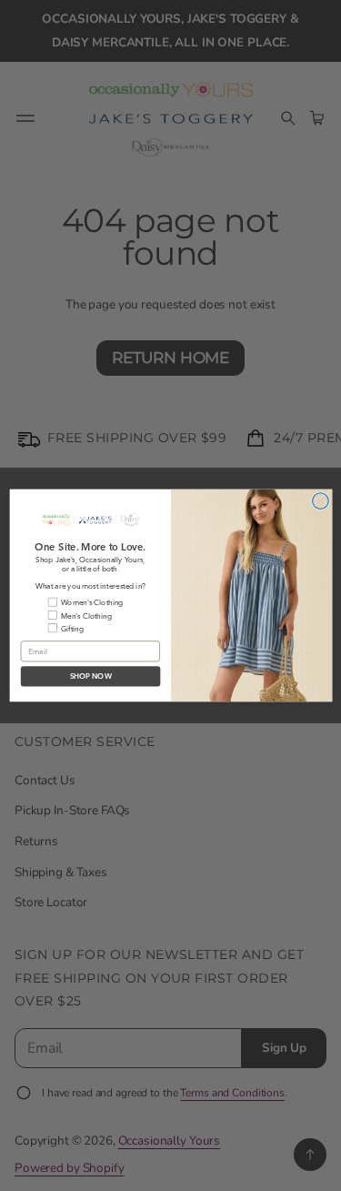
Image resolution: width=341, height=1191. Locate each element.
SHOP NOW (90, 676)
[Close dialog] (320, 501)
